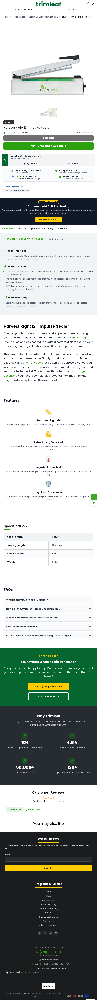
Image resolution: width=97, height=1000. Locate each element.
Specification (37, 228)
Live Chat (36, 964)
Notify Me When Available (48, 146)
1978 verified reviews (56, 968)
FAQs (51, 228)
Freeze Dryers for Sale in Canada (27, 17)
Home (7, 17)
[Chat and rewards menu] (92, 500)
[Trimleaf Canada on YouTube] (45, 933)
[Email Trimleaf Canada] (56, 933)
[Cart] (92, 3)
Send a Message (48, 696)
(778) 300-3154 (31, 164)
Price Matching (48, 904)
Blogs (48, 896)
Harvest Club (48, 900)
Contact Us (48, 921)
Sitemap (33, 993)
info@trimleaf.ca (50, 959)
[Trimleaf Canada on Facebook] (39, 933)
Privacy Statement (48, 925)
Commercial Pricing (48, 908)
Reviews (62, 228)
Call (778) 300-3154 (48, 686)
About (48, 891)
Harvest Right (52, 17)
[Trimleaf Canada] (48, 4)
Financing (48, 912)
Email (8, 854)
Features (22, 228)
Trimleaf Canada (21, 993)
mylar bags (33, 362)
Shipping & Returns (48, 917)
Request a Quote (47, 219)
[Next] (65, 104)
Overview (7, 228)
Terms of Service (45, 993)
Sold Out (48, 138)
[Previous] (32, 104)
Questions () (32, 809)
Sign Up (48, 868)
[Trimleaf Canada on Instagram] (50, 933)
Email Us (74, 164)
